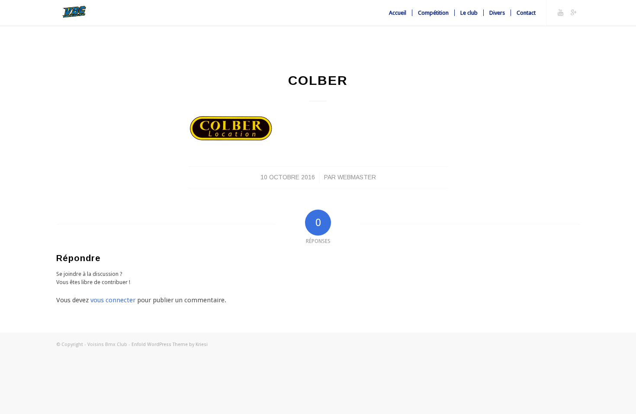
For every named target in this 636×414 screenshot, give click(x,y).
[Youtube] (560, 12)
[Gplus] (573, 12)
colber (318, 80)
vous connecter (112, 300)
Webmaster (356, 177)
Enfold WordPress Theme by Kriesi (170, 344)
